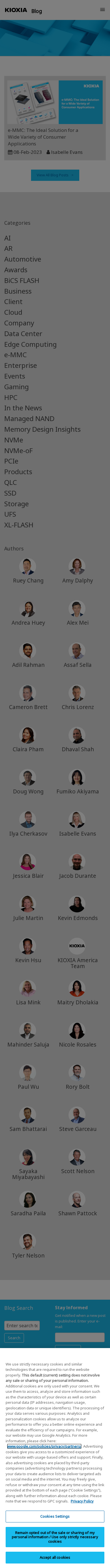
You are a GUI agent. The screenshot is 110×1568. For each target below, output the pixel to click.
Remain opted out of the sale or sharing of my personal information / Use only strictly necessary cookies (55, 1537)
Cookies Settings (55, 1516)
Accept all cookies (55, 1557)
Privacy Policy (82, 1501)
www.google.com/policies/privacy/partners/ (44, 1446)
